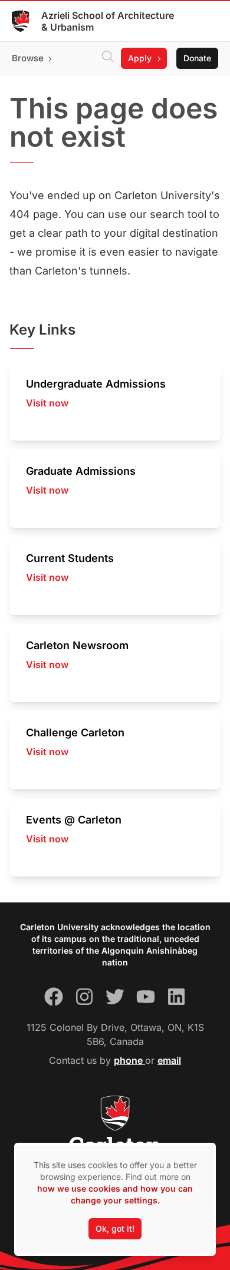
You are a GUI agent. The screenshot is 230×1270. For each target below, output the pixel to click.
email (169, 1060)
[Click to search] (108, 58)
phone (129, 1060)
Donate (197, 58)
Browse (28, 58)
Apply (140, 58)
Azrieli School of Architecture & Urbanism (107, 21)
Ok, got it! (115, 1228)
